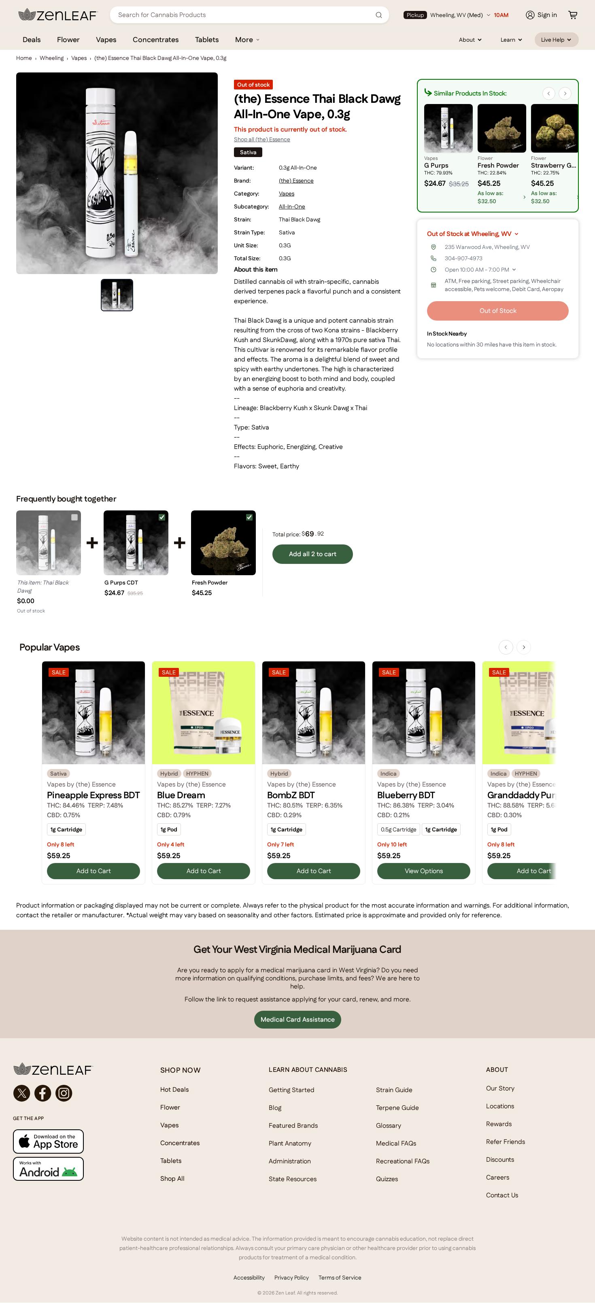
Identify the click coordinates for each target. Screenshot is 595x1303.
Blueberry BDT (406, 795)
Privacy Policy (291, 1277)
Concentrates (156, 39)
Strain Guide (394, 1090)
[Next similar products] (565, 93)
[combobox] (245, 14)
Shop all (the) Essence (262, 139)
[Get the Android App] (70, 1169)
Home (24, 58)
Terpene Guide (397, 1107)
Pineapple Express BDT (93, 795)
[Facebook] (43, 1093)
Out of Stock (498, 310)
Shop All (172, 1178)
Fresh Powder (209, 582)
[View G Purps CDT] (136, 542)
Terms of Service (340, 1277)
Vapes (106, 39)
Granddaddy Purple (527, 795)
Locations (500, 1106)
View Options (424, 871)
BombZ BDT (291, 795)
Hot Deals (174, 1089)
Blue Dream (181, 795)
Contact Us (502, 1195)
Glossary (388, 1125)
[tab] (117, 295)
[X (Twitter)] (22, 1093)
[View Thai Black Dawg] (48, 542)
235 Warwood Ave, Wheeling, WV (487, 247)
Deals (32, 39)
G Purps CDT (121, 582)
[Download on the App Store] (70, 1141)
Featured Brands (293, 1125)
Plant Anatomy (290, 1143)
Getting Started (291, 1090)
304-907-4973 (463, 258)
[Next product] (523, 647)
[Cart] (573, 15)
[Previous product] (506, 647)
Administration (290, 1161)
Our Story (500, 1088)
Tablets (207, 39)
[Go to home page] (70, 1069)
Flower (68, 39)
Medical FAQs (396, 1143)
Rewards (499, 1124)
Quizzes (387, 1179)
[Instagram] (64, 1093)
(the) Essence (296, 180)
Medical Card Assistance (298, 1019)
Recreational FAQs (402, 1161)
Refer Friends (505, 1141)
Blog (275, 1107)
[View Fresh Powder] (223, 542)
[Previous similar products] (548, 93)
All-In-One (292, 206)
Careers (497, 1177)
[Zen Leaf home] (58, 14)
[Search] (378, 15)
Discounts (500, 1159)
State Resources (293, 1179)
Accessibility (249, 1277)
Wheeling (52, 58)
